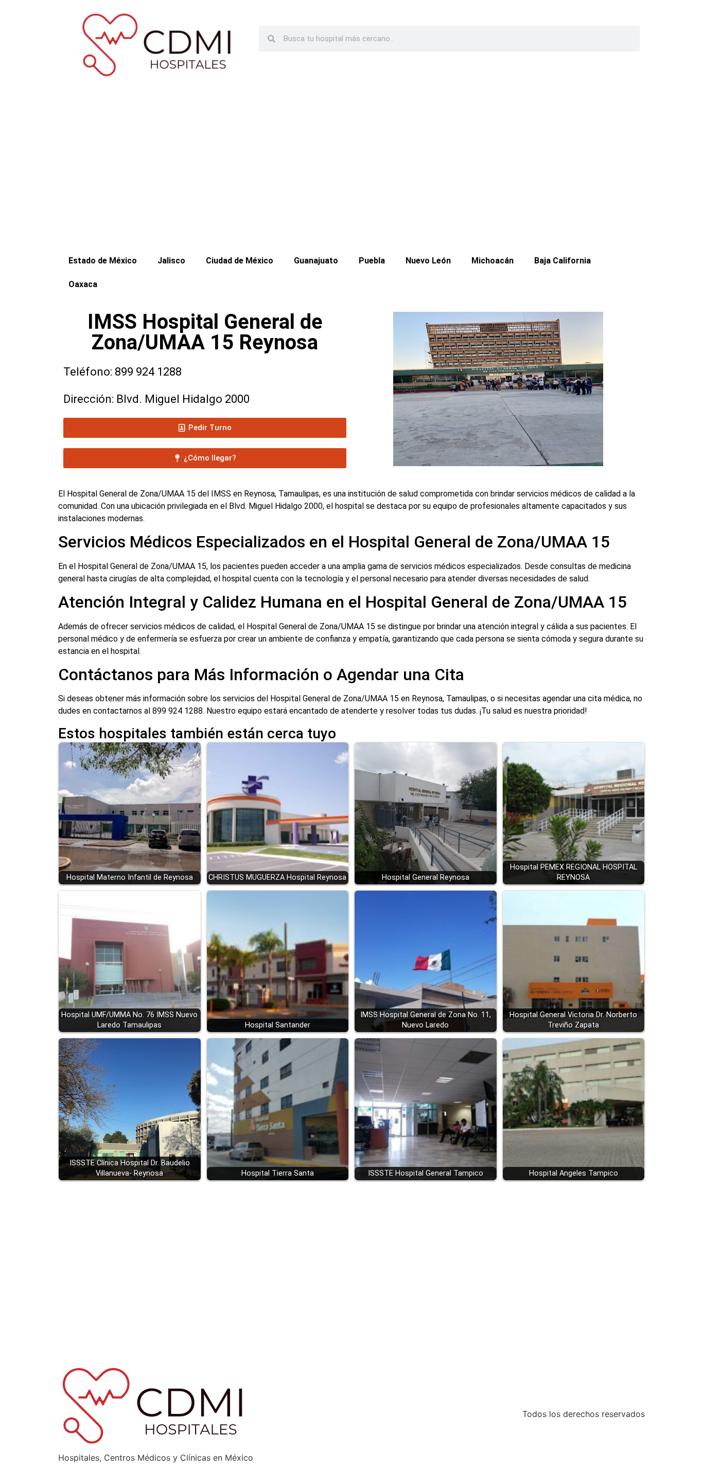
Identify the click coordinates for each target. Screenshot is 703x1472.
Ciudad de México (239, 260)
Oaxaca (82, 284)
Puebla (372, 260)
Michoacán (492, 260)
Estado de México (102, 260)
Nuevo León (428, 260)
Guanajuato (316, 260)
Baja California (562, 260)
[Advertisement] (351, 172)
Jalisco (171, 260)
